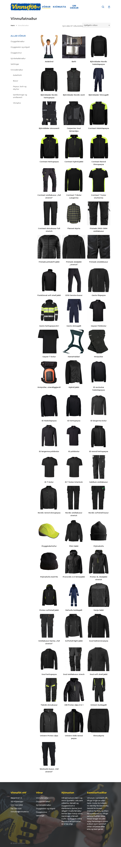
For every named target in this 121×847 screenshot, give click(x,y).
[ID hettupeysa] (73, 405)
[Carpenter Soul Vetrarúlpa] (73, 113)
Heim (13, 25)
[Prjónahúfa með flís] (49, 562)
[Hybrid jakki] (73, 372)
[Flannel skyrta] (73, 213)
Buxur (15, 81)
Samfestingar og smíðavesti (20, 96)
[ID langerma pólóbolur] (49, 436)
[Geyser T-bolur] (49, 341)
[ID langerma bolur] (98, 405)
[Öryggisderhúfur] (49, 531)
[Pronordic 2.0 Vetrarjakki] (73, 562)
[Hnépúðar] (98, 341)
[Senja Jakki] (98, 595)
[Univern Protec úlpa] (49, 720)
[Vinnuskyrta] (98, 720)
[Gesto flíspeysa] (98, 280)
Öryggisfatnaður (17, 41)
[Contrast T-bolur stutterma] (98, 180)
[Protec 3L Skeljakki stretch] (98, 562)
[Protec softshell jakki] (49, 595)
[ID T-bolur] (49, 467)
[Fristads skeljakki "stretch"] (73, 247)
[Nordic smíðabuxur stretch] (73, 497)
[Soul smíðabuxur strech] (73, 659)
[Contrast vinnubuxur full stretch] (49, 213)
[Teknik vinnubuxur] (49, 690)
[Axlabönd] (49, 46)
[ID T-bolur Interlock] (73, 467)
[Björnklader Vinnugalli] (98, 80)
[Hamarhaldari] (73, 341)
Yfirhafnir (17, 103)
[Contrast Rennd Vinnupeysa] (98, 146)
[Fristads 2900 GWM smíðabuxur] (98, 213)
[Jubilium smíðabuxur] (98, 467)
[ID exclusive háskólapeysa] (98, 372)
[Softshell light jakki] (73, 626)
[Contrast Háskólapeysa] (98, 113)
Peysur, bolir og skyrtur (19, 87)
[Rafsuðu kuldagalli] (73, 595)
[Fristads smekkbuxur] (98, 247)
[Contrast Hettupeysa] (49, 146)
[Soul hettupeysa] (49, 659)
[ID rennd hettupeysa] (98, 436)
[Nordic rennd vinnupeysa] (49, 497)
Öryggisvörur (16, 53)
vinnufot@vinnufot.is (20, 812)
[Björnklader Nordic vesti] (73, 80)
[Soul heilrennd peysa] (98, 626)
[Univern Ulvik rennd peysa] (73, 720)
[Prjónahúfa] (98, 531)
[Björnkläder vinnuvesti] (49, 113)
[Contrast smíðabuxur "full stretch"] (49, 180)
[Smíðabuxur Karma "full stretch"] (49, 626)
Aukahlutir (17, 75)
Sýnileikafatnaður (18, 58)
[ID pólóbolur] (73, 436)
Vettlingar (15, 64)
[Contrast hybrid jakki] (73, 146)
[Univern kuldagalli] (98, 690)
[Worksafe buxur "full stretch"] (49, 754)
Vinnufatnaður (17, 70)
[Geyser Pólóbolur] (98, 311)
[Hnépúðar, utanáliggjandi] (49, 372)
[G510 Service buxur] (73, 280)
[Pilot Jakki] (73, 531)
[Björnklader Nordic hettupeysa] (49, 80)
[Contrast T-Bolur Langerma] (73, 180)
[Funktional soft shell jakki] (49, 280)
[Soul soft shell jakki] (98, 659)
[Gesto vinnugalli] (73, 311)
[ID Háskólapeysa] (49, 405)
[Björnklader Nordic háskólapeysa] (98, 46)
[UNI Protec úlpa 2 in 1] (73, 690)
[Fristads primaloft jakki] (49, 247)
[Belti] (73, 46)
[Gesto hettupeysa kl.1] (49, 311)
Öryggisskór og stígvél (20, 47)
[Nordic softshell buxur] (98, 497)
